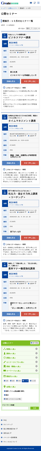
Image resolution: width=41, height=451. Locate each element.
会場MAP (21, 52)
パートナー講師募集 (10, 437)
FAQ (5, 420)
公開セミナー (12, 8)
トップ (3, 8)
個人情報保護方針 (9, 429)
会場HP (32, 52)
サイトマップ (8, 424)
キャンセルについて (10, 441)
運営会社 (6, 433)
